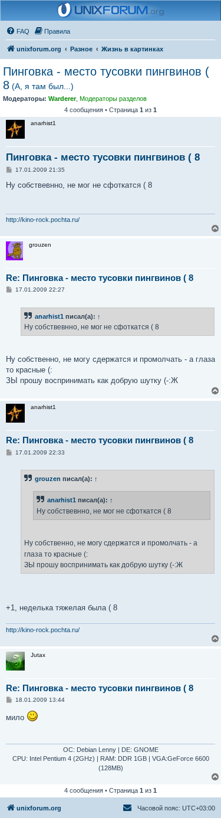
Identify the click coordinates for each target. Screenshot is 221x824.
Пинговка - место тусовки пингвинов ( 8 (106, 78)
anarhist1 (49, 316)
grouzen (48, 478)
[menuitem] (17, 31)
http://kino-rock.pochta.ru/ (43, 219)
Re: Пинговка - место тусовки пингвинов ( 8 (99, 278)
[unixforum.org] (110, 10)
